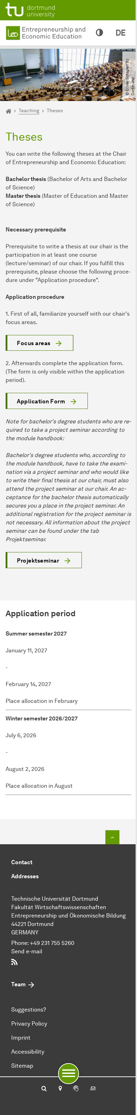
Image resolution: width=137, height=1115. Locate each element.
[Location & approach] (59, 1089)
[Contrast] (99, 32)
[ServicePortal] (75, 1089)
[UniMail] (92, 1089)
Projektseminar (38, 560)
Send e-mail (26, 951)
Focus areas (34, 343)
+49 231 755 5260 (52, 943)
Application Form (41, 401)
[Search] (44, 1089)
